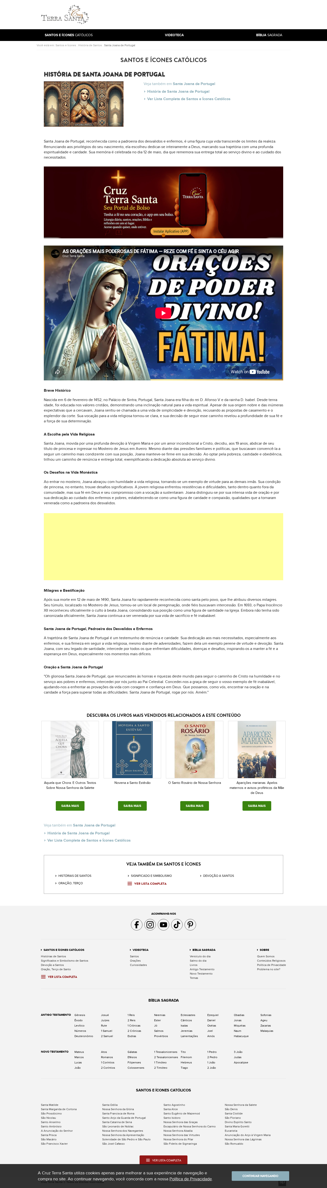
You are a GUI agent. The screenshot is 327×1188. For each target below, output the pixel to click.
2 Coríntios (108, 1067)
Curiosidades (138, 965)
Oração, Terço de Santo (56, 969)
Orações (135, 960)
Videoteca (140, 950)
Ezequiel (213, 1015)
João (77, 1067)
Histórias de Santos (74, 876)
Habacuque (241, 1036)
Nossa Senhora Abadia (178, 1130)
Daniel (211, 1020)
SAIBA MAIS (70, 806)
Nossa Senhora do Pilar (178, 1139)
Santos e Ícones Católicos (64, 950)
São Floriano (233, 1117)
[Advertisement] (196, 14)
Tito (183, 1052)
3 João (238, 1052)
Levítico (79, 1025)
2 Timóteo (160, 1067)
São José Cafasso (113, 1143)
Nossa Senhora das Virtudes (182, 1135)
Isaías (184, 1025)
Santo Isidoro (172, 1117)
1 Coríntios (107, 1062)
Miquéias (240, 1025)
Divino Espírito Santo (238, 1122)
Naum (237, 1031)
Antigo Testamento (202, 969)
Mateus (79, 1052)
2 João (211, 1067)
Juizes (105, 1020)
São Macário (48, 1139)
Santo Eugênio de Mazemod (182, 1113)
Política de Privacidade (271, 965)
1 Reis (131, 1015)
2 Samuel (107, 1036)
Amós (211, 1036)
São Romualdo (234, 1143)
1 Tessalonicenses (165, 1052)
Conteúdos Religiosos (271, 960)
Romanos (107, 1057)
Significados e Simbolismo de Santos (64, 960)
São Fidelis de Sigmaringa (180, 1143)
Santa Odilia (110, 1105)
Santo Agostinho (174, 1105)
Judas (238, 1057)
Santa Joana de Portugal (119, 45)
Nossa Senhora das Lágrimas (243, 1139)
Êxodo (78, 1020)
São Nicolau (48, 1117)
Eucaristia (231, 1130)
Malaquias (266, 1031)
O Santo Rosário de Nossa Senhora (194, 783)
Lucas (78, 1062)
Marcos (79, 1057)
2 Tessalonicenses (166, 1057)
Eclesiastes (188, 1015)
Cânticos (186, 1020)
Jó (155, 1025)
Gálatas (132, 1052)
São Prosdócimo (51, 1113)
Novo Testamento (201, 973)
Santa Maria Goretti (237, 1126)
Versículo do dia (200, 956)
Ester (157, 1020)
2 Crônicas (134, 1031)
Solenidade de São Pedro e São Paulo (126, 1139)
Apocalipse (241, 1062)
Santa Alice (171, 1109)
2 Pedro (212, 1057)
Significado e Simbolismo (151, 876)
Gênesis (79, 1015)
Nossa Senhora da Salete (241, 1105)
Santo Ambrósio (51, 1126)
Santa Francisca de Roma (118, 1113)
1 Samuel (106, 1031)
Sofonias (265, 1015)
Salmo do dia (198, 960)
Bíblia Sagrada (203, 950)
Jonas (238, 1020)
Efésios (132, 1057)
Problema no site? (268, 969)
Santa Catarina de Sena (117, 1122)
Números (80, 1031)
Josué (105, 1015)
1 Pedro (212, 1052)
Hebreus (186, 1062)
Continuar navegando (260, 1176)
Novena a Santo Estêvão (132, 783)
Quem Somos (266, 956)
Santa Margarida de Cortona (59, 1109)
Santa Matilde (49, 1105)
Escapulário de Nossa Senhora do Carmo (190, 1126)
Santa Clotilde (234, 1113)
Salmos (159, 1031)
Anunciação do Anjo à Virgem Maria (248, 1135)
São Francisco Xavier (54, 1143)
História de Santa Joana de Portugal (178, 91)
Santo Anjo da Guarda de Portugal (124, 1117)
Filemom (186, 1057)
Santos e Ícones (66, 45)
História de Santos (90, 45)
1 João (211, 1062)
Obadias (239, 1015)
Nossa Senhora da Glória (118, 1109)
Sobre (264, 950)
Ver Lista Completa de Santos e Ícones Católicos (189, 99)
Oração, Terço (70, 883)
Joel (210, 1031)
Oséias (211, 1025)
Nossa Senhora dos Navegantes (122, 1130)
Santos (134, 956)
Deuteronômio (83, 1036)
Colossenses (136, 1067)
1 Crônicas (134, 1025)
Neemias (159, 1015)
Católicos (69, 35)
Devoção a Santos (52, 965)
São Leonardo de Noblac (118, 1126)
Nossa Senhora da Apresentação (123, 1135)
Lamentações (189, 1036)
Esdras (132, 1036)
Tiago (184, 1067)
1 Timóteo (160, 1062)
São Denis (231, 1109)
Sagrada (269, 35)
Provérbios (161, 1036)
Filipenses (134, 1062)
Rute (104, 1025)
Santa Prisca (48, 1135)
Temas (194, 978)
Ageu (263, 1020)
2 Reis (131, 1020)
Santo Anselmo (51, 1122)
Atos (104, 1052)
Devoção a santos (218, 876)
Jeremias (186, 1031)
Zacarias (265, 1025)
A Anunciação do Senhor (57, 1130)
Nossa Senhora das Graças (181, 1122)
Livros (193, 965)
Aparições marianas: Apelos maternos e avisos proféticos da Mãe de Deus (257, 788)
